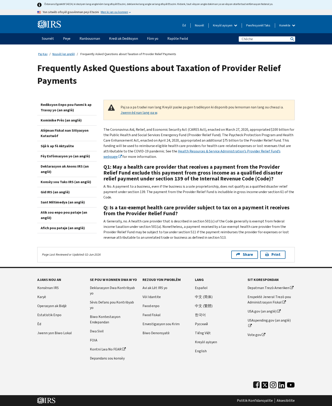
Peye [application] (66, 38)
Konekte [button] (285, 25)
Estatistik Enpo (49, 315)
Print (276, 254)
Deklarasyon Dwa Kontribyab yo (112, 290)
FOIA (93, 340)
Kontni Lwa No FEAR (106, 349)
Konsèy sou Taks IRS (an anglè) (66, 182)
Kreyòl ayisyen (223, 25)
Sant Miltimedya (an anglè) (63, 202)
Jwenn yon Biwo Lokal (54, 333)
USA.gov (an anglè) (262, 311)
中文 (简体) (204, 296)
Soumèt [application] (48, 38)
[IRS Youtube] (291, 384)
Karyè (41, 296)
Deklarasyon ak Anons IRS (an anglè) (65, 169)
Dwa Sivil (97, 331)
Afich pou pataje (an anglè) (63, 228)
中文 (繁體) (204, 305)
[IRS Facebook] (256, 384)
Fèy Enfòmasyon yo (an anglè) (65, 156)
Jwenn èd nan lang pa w (139, 112)
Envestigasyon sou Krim (161, 324)
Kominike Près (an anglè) (61, 120)
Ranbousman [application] (89, 38)
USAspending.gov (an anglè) (269, 320)
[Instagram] (273, 384)
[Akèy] (49, 22)
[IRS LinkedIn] (281, 384)
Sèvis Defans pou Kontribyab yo (112, 305)
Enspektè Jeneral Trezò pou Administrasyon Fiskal (269, 299)
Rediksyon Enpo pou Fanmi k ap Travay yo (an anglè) (66, 107)
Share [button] (248, 254)
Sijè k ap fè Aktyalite (57, 146)
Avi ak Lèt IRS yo (155, 287)
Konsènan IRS (48, 287)
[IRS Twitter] (265, 384)
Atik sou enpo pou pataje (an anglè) (64, 215)
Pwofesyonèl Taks (258, 25)
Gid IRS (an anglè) (55, 192)
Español (201, 287)
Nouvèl (199, 25)
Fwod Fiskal (152, 315)
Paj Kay (43, 54)
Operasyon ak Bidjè (52, 305)
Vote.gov (254, 334)
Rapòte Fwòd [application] (177, 38)
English (201, 351)
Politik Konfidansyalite (255, 400)
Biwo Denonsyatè (156, 333)
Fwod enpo (151, 305)
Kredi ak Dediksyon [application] (123, 38)
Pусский (201, 324)
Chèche (292, 39)
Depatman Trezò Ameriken (268, 287)
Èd (184, 25)
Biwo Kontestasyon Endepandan (105, 319)
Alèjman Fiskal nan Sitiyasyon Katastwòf (65, 133)
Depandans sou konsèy (107, 358)
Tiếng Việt (203, 333)
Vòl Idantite (152, 296)
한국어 (200, 315)
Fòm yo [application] (152, 38)
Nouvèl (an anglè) (63, 54)
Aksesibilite (286, 400)
